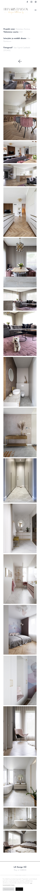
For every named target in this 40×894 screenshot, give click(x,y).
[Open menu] (35, 10)
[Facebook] (27, 2)
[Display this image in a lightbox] (20, 78)
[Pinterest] (35, 2)
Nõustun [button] (19, 889)
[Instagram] (31, 2)
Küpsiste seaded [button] (8, 889)
